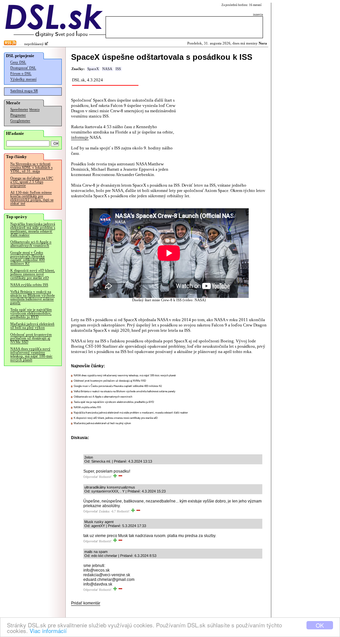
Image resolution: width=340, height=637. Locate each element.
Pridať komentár (85, 603)
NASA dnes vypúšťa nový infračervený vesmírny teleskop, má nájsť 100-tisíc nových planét (31, 354)
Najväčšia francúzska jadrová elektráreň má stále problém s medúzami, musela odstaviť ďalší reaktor (32, 229)
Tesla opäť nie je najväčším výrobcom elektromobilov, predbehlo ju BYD (31, 313)
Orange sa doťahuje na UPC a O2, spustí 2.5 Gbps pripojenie (31, 181)
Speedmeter (19, 109)
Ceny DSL (18, 62)
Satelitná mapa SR (24, 91)
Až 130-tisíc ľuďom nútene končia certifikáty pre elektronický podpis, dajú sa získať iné (31, 198)
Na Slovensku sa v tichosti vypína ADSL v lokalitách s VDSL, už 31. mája (31, 167)
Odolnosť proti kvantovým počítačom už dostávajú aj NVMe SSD (31, 338)
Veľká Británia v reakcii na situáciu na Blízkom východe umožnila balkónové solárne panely (32, 297)
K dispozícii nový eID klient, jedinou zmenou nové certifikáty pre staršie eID (32, 274)
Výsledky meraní (23, 79)
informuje (80, 137)
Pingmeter (18, 115)
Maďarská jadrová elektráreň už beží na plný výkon (32, 325)
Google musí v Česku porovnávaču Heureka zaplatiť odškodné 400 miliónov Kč (27, 258)
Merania (34, 109)
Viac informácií (48, 630)
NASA (107, 69)
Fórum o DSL (21, 73)
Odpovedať (90, 477)
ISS (118, 69)
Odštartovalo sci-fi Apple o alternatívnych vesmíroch (30, 243)
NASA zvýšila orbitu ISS (29, 285)
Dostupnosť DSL (23, 68)
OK (320, 625)
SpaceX (93, 69)
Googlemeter (20, 121)
